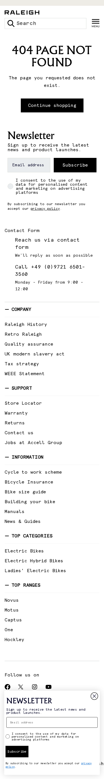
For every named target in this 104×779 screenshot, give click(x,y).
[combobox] (45, 23)
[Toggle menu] (95, 23)
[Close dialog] (94, 696)
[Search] (11, 23)
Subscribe (75, 165)
